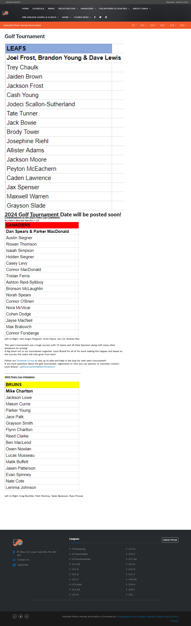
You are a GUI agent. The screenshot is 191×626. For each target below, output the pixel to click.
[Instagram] (106, 17)
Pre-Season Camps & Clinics (39, 17)
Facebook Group (25, 360)
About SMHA (140, 8)
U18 (172, 25)
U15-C (131, 574)
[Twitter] (100, 17)
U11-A (75, 569)
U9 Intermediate (80, 553)
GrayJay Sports (12, 2)
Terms (174, 616)
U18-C (131, 589)
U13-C (131, 553)
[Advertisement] (157, 61)
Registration (66, 8)
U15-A (131, 564)
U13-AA (76, 589)
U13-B (131, 548)
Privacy (174, 620)
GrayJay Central (145, 616)
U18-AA (132, 579)
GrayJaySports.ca (126, 616)
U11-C (75, 579)
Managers (87, 8)
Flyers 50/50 (81, 17)
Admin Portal (170, 539)
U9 (133, 25)
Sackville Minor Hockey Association (22, 25)
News (51, 8)
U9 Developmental (81, 559)
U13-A (75, 594)
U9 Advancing (78, 548)
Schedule (38, 8)
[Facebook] (95, 17)
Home (25, 8)
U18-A (131, 584)
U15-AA (132, 559)
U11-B (75, 574)
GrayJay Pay (162, 616)
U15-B (131, 569)
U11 (142, 25)
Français (171, 2)
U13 (152, 25)
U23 (182, 25)
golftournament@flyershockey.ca (37, 366)
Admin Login (182, 2)
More (65, 17)
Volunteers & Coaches (113, 8)
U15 (162, 25)
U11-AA (76, 564)
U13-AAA (76, 584)
